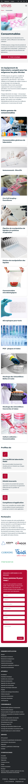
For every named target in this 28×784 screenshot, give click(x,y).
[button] (2, 1)
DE (18, 1)
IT (26, 1)
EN (21, 1)
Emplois (12, 1)
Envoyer (20, 638)
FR (24, 1)
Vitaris (2, 10)
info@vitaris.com (19, 781)
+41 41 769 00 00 (9, 781)
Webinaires (6, 1)
